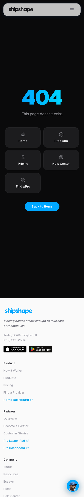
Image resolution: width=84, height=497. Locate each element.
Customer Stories (15, 433)
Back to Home (42, 206)
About (7, 467)
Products (9, 378)
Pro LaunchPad (14, 441)
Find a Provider (13, 392)
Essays (8, 481)
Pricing (8, 385)
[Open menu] (71, 9)
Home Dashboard (16, 400)
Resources (11, 474)
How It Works (12, 370)
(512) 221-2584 (14, 340)
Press (7, 489)
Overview (10, 419)
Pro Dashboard (14, 448)
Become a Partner (15, 426)
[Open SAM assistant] (73, 486)
